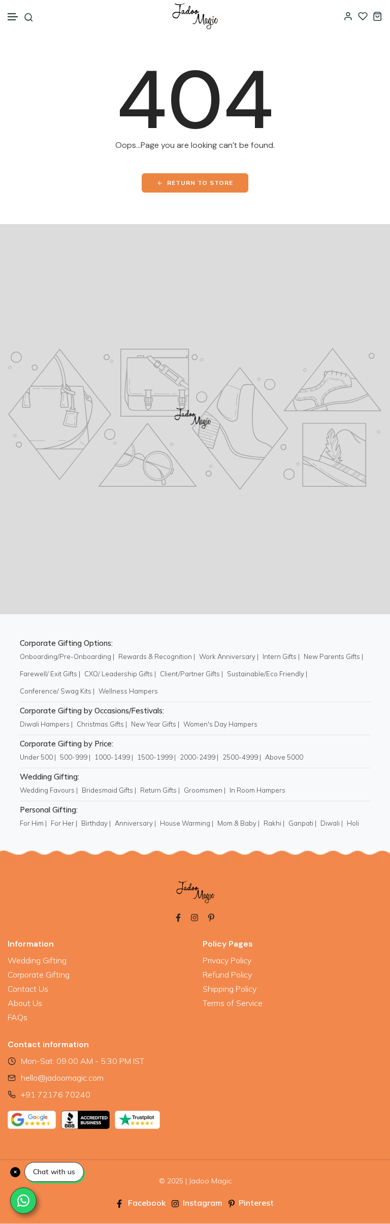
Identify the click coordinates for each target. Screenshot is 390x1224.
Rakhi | (274, 823)
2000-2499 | (199, 757)
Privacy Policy (227, 960)
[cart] (377, 16)
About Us (25, 1003)
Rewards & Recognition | (156, 656)
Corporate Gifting (39, 974)
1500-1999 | (156, 757)
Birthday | (96, 823)
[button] (13, 17)
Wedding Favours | (49, 790)
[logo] (195, 16)
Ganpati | (302, 823)
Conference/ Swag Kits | (57, 691)
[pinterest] (211, 917)
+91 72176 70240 (55, 1094)
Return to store (200, 182)
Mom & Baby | (238, 823)
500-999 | (75, 757)
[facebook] (178, 917)
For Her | (64, 823)
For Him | (33, 823)
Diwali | (331, 823)
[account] (348, 16)
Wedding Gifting (37, 960)
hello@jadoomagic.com (62, 1078)
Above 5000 (284, 757)
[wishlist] (363, 16)
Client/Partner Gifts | (191, 674)
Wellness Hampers (128, 691)
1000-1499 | (113, 757)
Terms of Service (233, 1003)
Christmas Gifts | (102, 724)
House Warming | (186, 823)
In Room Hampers (257, 790)
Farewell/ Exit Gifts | (50, 674)
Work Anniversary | (228, 656)
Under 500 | (38, 757)
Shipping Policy (229, 989)
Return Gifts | (160, 790)
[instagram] (194, 917)
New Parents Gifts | (333, 656)
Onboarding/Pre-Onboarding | (67, 656)
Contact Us (28, 989)
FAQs (17, 1017)
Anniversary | (135, 823)
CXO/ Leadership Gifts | (120, 674)
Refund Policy (227, 974)
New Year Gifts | (155, 724)
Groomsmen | (204, 790)
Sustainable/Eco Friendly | (267, 674)
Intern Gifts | (281, 656)
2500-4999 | (241, 757)
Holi (353, 823)
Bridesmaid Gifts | (109, 790)
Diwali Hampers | (46, 724)
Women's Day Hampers (220, 724)
